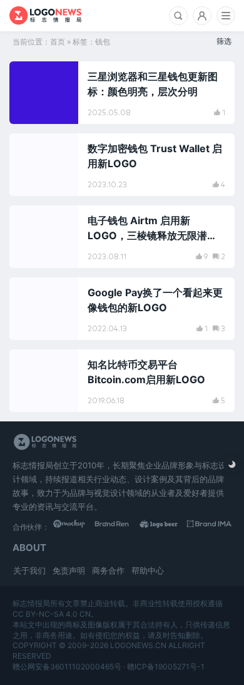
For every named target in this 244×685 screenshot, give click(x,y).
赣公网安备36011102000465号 (67, 666)
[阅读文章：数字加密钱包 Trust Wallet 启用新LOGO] (122, 164)
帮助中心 (147, 570)
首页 (57, 41)
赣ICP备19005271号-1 (166, 666)
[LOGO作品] (165, 526)
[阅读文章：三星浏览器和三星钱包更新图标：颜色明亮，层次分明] (122, 92)
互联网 (35, 148)
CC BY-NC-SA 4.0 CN (52, 614)
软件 (32, 76)
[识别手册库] (209, 526)
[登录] (202, 15)
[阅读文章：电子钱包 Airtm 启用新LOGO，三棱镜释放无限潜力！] (122, 236)
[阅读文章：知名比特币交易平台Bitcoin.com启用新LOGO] (122, 380)
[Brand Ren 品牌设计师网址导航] (120, 526)
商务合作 (108, 570)
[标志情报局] (45, 15)
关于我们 (29, 570)
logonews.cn (138, 645)
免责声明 (69, 570)
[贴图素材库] (75, 526)
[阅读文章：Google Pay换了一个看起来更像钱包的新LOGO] (122, 308)
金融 (32, 220)
